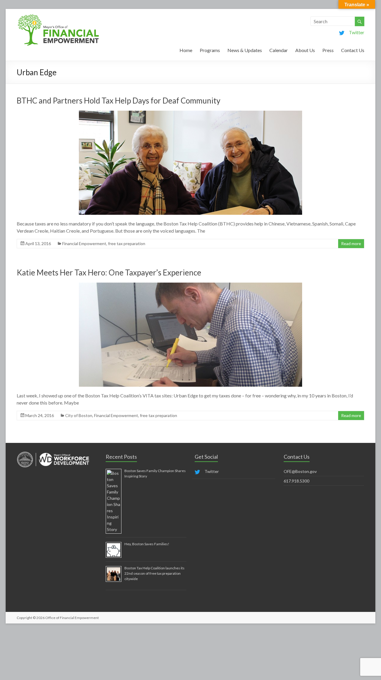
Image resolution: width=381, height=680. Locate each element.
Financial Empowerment (84, 243)
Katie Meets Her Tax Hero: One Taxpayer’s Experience (109, 272)
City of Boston (78, 415)
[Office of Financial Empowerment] (58, 16)
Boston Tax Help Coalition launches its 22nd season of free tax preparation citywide (154, 573)
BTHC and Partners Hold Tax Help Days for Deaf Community (118, 100)
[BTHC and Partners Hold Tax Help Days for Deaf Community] (190, 113)
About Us (305, 50)
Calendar (278, 50)
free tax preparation (126, 243)
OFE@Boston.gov (300, 471)
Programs (210, 50)
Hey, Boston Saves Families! (146, 544)
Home (185, 50)
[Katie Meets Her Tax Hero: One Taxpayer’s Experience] (190, 285)
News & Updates (244, 50)
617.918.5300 (296, 480)
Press (328, 50)
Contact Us (352, 50)
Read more (351, 243)
